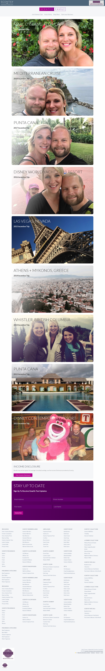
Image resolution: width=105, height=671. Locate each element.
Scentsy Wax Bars (27, 531)
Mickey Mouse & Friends (90, 542)
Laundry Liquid (46, 555)
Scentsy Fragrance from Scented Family (94, 651)
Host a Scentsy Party (7, 535)
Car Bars (45, 538)
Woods (3, 566)
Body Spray (66, 546)
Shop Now (56, 14)
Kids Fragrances (6, 579)
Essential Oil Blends (27, 560)
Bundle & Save (87, 564)
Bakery (3, 553)
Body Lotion (67, 544)
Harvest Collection (88, 535)
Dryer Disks (46, 553)
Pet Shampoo (67, 569)
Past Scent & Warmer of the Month (92, 571)
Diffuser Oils (25, 555)
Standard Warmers (27, 538)
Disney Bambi (87, 545)
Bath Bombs (67, 531)
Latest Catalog (5, 542)
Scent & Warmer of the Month (91, 569)
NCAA (85, 549)
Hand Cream (67, 535)
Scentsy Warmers (27, 533)
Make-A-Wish (87, 557)
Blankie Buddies (67, 555)
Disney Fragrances (6, 577)
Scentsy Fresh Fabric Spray (49, 575)
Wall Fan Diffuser (27, 571)
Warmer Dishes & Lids (28, 546)
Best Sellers (4, 575)
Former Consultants (6, 533)
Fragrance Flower (47, 531)
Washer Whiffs (46, 560)
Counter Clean (46, 571)
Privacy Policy (5, 546)
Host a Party (48, 14)
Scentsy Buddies (68, 553)
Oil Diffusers (25, 553)
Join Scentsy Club (37, 14)
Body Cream (67, 540)
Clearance (86, 566)
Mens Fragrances (6, 581)
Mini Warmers (26, 542)
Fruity (3, 562)
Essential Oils (26, 557)
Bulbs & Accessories (27, 544)
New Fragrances (6, 573)
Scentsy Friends (67, 560)
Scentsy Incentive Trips (7, 540)
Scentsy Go (25, 569)
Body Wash (66, 542)
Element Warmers (27, 540)
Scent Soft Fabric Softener (49, 557)
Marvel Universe (88, 551)
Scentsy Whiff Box (88, 531)
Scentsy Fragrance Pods (28, 573)
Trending (86, 533)
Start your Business (67, 14)
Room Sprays (46, 540)
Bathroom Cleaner (47, 569)
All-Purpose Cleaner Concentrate (51, 566)
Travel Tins (45, 546)
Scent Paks (45, 544)
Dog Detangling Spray (69, 571)
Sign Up (97, 652)
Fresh (3, 560)
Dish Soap (45, 573)
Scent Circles (46, 542)
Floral (3, 557)
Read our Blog (5, 538)
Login (101, 652)
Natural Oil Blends (27, 562)
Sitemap (93, 652)
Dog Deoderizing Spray (69, 573)
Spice (3, 564)
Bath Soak (66, 533)
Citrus (3, 555)
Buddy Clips (67, 557)
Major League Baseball (89, 547)
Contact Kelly (5, 544)
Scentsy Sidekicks (68, 562)
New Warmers (26, 535)
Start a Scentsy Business (7, 531)
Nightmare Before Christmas (91, 555)
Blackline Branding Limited (84, 652)
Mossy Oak (87, 553)
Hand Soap (66, 538)
